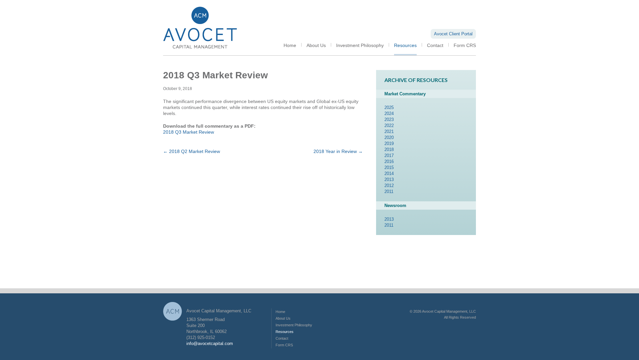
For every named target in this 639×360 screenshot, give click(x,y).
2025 (389, 107)
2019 (389, 143)
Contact (435, 45)
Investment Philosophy (360, 45)
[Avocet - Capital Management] (200, 53)
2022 (389, 125)
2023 (389, 119)
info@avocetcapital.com (209, 343)
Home (290, 45)
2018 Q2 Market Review (191, 151)
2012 (389, 185)
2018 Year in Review (338, 151)
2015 (389, 167)
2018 (389, 149)
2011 (388, 191)
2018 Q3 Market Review (188, 132)
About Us (316, 45)
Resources (405, 45)
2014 (389, 173)
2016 (389, 161)
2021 (389, 131)
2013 (389, 179)
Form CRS (465, 45)
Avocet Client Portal (453, 33)
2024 (389, 113)
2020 (389, 137)
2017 (389, 155)
